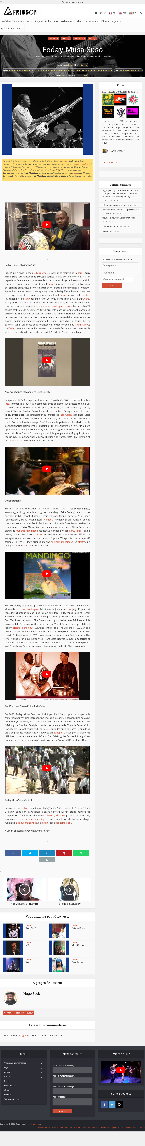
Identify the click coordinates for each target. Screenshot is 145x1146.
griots (45, 272)
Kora (70, 65)
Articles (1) (53, 38)
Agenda (116, 21)
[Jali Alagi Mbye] (59, 931)
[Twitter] (112, 1104)
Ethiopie (58, 732)
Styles (77, 21)
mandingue (85, 164)
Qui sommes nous (11, 28)
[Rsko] (13, 965)
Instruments (91, 21)
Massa (105, 231)
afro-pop (66, 822)
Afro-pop (32, 70)
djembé (47, 519)
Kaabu (11, 328)
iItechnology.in (34, 1124)
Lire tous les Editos (110, 162)
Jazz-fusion (42, 70)
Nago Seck (69, 56)
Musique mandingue (75, 70)
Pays (37, 21)
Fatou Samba (77, 962)
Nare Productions (110, 226)
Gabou (85, 324)
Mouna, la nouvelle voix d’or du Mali (118, 217)
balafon (86, 295)
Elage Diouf (30, 928)
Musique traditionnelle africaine (98, 70)
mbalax (45, 822)
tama (27, 298)
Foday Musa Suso (72, 49)
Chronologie (105, 1127)
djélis (38, 272)
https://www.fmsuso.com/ (131, 70)
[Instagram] (119, 1104)
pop (57, 822)
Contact (141, 1127)
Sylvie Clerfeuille (118, 150)
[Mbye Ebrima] (59, 948)
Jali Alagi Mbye (79, 928)
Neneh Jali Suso (55, 815)
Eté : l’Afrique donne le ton (120, 91)
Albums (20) (80, 38)
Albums (105, 21)
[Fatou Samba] (59, 965)
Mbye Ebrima (78, 945)
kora (78, 164)
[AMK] (13, 948)
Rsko (27, 962)
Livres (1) (66, 38)
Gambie (83, 65)
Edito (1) (92, 38)
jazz (75, 173)
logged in (25, 1035)
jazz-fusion (66, 414)
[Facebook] (104, 1104)
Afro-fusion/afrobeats (18, 70)
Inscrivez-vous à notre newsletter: (117, 259)
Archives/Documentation (15, 21)
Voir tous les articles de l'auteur (18, 1012)
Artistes (64, 21)
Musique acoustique (56, 70)
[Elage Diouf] (13, 931)
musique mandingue (52, 306)
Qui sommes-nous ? (128, 1127)
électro (81, 541)
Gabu (78, 324)
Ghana (85, 298)
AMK (27, 945)
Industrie (50, 21)
